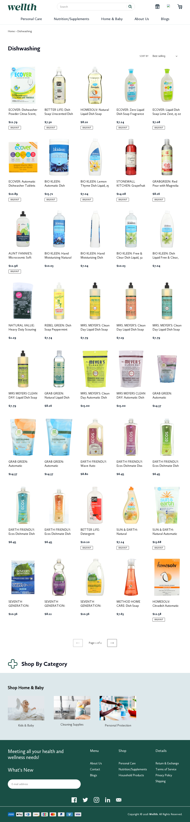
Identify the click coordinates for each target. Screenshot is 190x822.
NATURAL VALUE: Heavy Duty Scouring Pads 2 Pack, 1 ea (22, 329)
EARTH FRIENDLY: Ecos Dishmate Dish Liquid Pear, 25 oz (166, 466)
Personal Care (31, 19)
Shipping (160, 781)
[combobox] (93, 6)
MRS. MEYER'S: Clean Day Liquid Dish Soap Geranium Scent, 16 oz (131, 331)
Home (11, 31)
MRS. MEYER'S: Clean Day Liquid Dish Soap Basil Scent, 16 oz (167, 329)
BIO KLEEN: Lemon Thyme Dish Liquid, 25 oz (95, 185)
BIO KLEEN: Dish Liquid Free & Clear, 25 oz (165, 257)
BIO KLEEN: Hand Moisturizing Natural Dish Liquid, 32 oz (58, 257)
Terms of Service (165, 769)
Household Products (131, 775)
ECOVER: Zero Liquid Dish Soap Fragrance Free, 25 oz (130, 114)
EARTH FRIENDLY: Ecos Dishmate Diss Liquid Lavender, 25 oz (131, 466)
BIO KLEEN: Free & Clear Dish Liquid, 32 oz (129, 257)
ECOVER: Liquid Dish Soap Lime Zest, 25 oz (167, 112)
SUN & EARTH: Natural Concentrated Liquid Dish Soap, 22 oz (130, 536)
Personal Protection (118, 725)
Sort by (144, 56)
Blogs (165, 19)
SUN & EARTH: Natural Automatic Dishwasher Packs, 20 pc (167, 536)
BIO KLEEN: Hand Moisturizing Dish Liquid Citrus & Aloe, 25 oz (94, 259)
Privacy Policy (163, 775)
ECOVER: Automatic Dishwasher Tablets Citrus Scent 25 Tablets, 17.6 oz (22, 188)
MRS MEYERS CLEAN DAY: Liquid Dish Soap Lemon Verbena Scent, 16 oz (23, 399)
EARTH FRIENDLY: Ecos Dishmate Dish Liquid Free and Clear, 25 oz (23, 536)
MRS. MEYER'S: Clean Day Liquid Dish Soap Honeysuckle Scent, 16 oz (95, 331)
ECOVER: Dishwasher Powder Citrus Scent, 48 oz (23, 114)
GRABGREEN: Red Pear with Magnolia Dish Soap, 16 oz (165, 185)
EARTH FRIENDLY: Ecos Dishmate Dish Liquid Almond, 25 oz (58, 534)
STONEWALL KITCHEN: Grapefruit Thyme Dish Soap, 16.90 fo (131, 188)
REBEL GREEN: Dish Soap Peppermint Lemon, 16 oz (58, 329)
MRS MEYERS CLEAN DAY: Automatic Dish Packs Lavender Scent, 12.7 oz (131, 399)
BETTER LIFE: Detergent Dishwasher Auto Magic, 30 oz (92, 536)
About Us (142, 19)
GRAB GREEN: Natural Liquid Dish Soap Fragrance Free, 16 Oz (59, 399)
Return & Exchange (167, 763)
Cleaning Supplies (71, 724)
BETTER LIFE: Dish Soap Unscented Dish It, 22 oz (59, 114)
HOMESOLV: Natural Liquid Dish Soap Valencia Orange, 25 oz (95, 116)
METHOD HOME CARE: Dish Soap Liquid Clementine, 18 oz (131, 608)
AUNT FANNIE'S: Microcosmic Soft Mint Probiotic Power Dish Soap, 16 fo (23, 259)
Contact (95, 769)
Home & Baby (112, 19)
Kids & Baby (26, 725)
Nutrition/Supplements (71, 19)
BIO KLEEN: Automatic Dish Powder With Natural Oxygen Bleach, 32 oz (59, 188)
